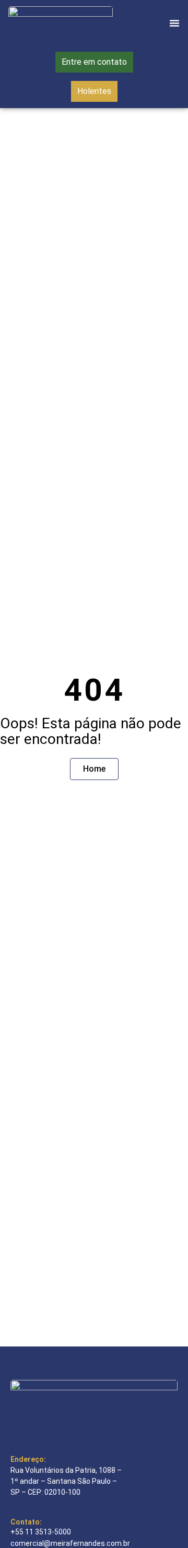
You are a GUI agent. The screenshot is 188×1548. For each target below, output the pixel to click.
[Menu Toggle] (174, 23)
